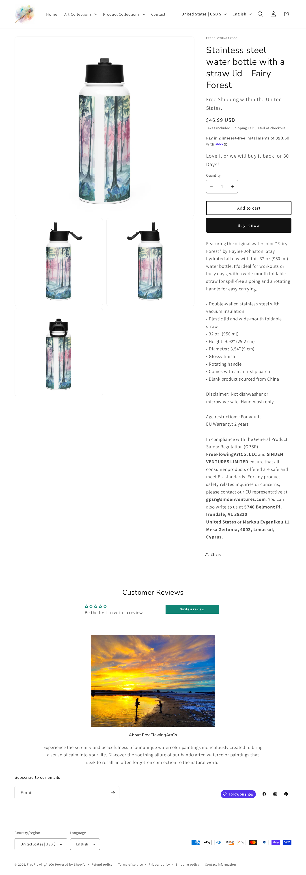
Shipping (240, 128)
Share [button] (216, 554)
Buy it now (249, 225)
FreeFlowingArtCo (40, 864)
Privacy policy (159, 864)
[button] (80, 14)
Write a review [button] (192, 609)
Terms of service (130, 864)
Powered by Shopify (70, 864)
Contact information (220, 864)
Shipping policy (187, 864)
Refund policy (101, 864)
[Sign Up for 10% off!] (112, 793)
